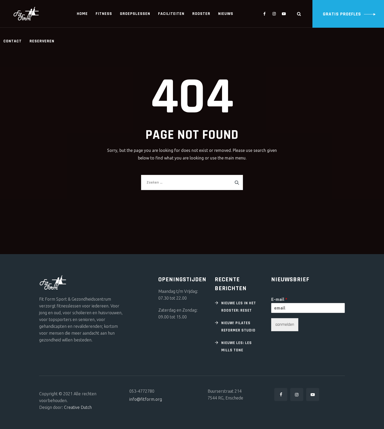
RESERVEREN (42, 41)
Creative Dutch (78, 407)
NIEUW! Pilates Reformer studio (238, 327)
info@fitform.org (145, 399)
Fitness (104, 13)
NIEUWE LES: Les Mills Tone (236, 346)
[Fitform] (26, 13)
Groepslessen (135, 13)
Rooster (201, 13)
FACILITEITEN (171, 13)
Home (82, 13)
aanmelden (284, 324)
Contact (12, 41)
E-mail (279, 299)
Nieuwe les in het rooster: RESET (238, 307)
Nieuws (225, 13)
